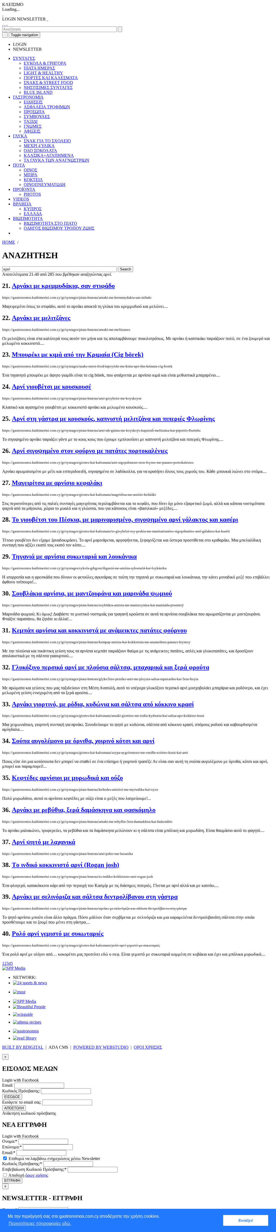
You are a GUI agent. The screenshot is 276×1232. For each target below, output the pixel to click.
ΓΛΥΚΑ (20, 136)
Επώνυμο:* (12, 1147)
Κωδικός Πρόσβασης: (21, 1091)
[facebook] (2, 24)
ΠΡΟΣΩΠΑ (34, 111)
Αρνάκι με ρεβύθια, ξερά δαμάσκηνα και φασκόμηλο (84, 809)
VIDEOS (21, 199)
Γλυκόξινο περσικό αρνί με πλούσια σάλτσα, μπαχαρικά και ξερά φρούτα (110, 667)
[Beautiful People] (29, 1006)
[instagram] (4, 24)
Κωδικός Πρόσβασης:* (22, 1163)
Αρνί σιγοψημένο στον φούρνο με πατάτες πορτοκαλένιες (90, 450)
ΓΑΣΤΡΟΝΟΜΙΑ (28, 97)
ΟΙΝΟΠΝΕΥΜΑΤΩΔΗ (44, 184)
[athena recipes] (27, 1022)
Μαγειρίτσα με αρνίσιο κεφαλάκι (57, 482)
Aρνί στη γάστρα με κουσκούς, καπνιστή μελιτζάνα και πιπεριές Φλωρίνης (113, 418)
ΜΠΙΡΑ (30, 175)
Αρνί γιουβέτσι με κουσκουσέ (51, 386)
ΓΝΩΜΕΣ (33, 126)
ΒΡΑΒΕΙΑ (22, 204)
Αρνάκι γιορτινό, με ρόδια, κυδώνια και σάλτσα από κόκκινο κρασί (103, 704)
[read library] (25, 1038)
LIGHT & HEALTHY (43, 73)
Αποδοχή (28, 1175)
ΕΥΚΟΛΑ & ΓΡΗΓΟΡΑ (45, 63)
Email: (7, 1085)
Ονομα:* (9, 1141)
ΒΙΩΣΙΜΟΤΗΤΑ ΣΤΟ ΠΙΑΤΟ (50, 223)
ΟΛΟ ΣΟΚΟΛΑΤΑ (40, 150)
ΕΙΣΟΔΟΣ (12, 1097)
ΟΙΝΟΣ (30, 170)
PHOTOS (32, 194)
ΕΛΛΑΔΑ (33, 213)
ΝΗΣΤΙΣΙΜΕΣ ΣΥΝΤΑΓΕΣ (48, 87)
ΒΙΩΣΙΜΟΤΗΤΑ (28, 218)
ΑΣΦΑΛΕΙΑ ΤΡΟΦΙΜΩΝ (47, 107)
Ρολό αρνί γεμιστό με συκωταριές (58, 933)
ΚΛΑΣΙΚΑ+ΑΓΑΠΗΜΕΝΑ (49, 155)
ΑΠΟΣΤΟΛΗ (14, 1108)
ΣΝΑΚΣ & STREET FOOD (48, 82)
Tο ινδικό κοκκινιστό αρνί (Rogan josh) (65, 864)
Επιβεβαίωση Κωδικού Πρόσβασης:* (34, 1169)
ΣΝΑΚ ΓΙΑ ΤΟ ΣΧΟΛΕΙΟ (47, 141)
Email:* (8, 1152)
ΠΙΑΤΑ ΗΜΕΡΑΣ (39, 68)
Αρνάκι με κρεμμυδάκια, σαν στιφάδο (63, 285)
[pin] (7, 24)
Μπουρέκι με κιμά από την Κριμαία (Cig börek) (77, 354)
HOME (8, 242)
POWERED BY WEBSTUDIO (101, 1047)
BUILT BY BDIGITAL (22, 1047)
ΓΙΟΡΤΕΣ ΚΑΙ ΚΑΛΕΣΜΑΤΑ (51, 77)
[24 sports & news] (30, 982)
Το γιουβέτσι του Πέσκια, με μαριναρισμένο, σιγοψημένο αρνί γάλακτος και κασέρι (125, 519)
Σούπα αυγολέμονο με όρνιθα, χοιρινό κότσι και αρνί (83, 740)
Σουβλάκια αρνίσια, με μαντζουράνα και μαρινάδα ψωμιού (92, 593)
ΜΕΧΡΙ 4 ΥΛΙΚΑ (39, 145)
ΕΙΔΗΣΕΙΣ (33, 102)
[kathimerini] (24, 1001)
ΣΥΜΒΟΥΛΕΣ (37, 116)
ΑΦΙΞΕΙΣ (32, 131)
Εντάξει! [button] (246, 1220)
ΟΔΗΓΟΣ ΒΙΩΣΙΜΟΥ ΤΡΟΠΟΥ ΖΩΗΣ (59, 228)
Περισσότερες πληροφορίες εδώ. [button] (40, 1223)
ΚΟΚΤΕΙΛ (33, 179)
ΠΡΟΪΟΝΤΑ (24, 189)
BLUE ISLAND (38, 92)
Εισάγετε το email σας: (21, 1102)
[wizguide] (23, 1014)
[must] (19, 992)
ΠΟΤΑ (19, 165)
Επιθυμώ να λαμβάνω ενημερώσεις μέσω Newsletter (54, 1158)
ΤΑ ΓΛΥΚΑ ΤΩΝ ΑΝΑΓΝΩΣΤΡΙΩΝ (56, 160)
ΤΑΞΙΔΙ (30, 121)
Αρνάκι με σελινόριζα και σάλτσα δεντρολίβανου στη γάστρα (95, 896)
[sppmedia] (13, 968)
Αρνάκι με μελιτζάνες (41, 317)
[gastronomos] (26, 1031)
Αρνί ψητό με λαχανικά (43, 841)
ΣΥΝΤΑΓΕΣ (24, 58)
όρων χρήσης (36, 1175)
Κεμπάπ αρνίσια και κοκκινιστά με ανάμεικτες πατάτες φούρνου (99, 630)
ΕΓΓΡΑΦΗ (12, 1181)
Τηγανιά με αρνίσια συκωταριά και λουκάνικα (74, 556)
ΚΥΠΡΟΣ (33, 209)
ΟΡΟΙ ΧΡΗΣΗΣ (148, 1047)
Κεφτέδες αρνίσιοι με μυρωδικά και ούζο (67, 777)
